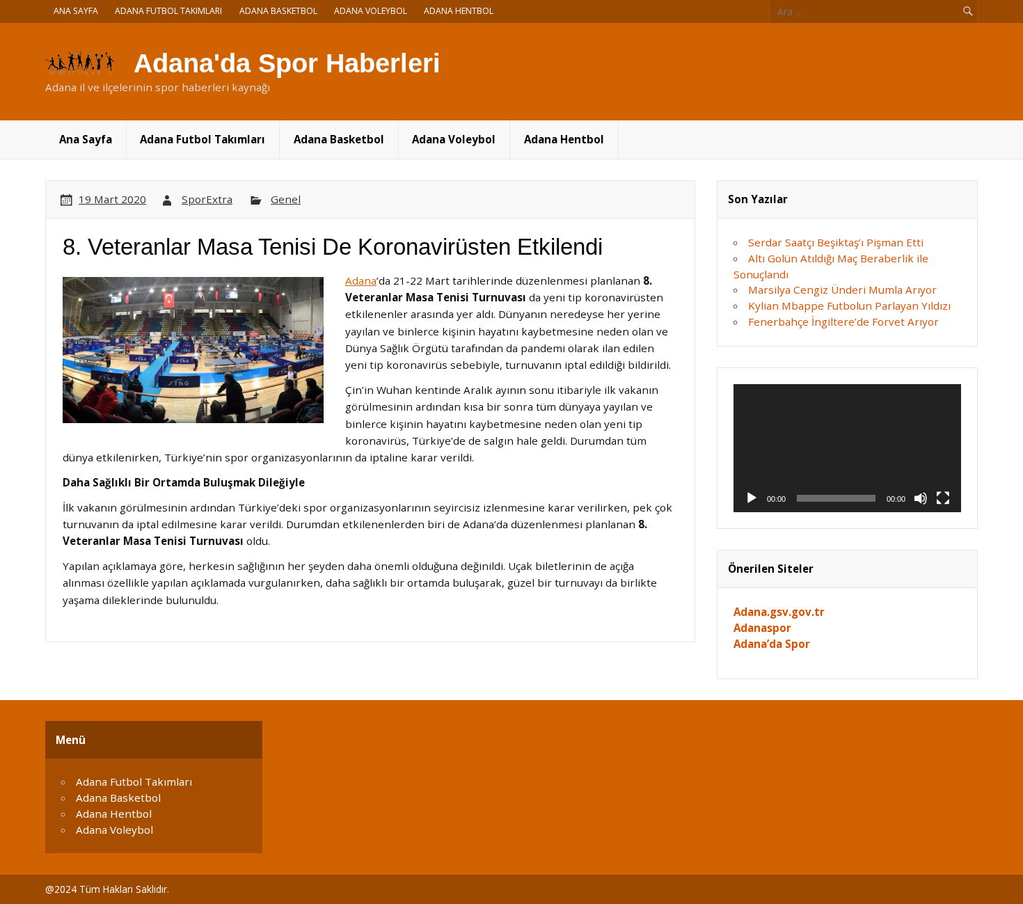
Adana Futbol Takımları (168, 11)
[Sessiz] (921, 498)
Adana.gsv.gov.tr (779, 612)
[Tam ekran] (943, 498)
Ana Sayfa (76, 11)
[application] (847, 448)
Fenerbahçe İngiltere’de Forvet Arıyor (843, 321)
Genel (286, 199)
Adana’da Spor (771, 644)
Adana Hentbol (458, 11)
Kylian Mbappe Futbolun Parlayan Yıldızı (849, 305)
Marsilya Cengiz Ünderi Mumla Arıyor (842, 289)
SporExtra (207, 199)
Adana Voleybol (370, 11)
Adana (360, 280)
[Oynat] (752, 498)
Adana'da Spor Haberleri (287, 63)
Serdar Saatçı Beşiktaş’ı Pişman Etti (835, 242)
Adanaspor (762, 628)
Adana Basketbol (278, 11)
